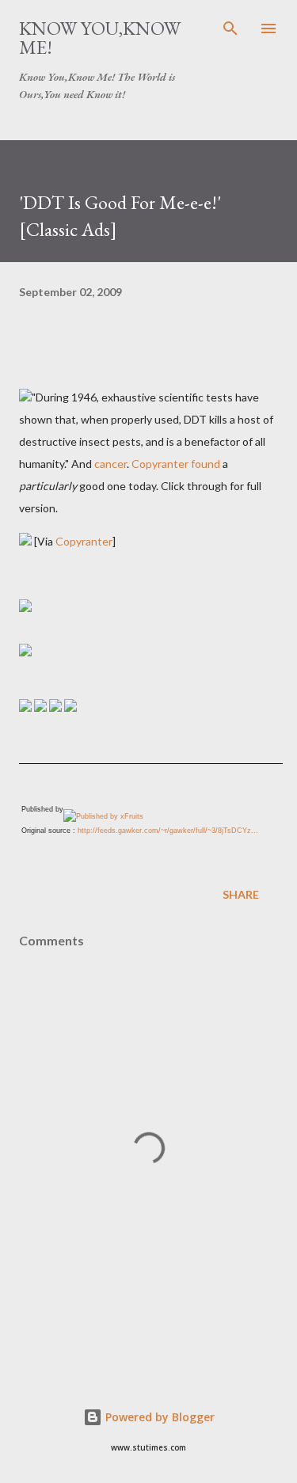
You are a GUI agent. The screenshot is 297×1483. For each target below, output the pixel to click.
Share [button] (241, 894)
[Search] (230, 28)
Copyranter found (175, 463)
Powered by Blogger (158, 1416)
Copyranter (83, 541)
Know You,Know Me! (100, 37)
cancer (110, 463)
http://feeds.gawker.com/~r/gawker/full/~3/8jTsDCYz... (168, 831)
